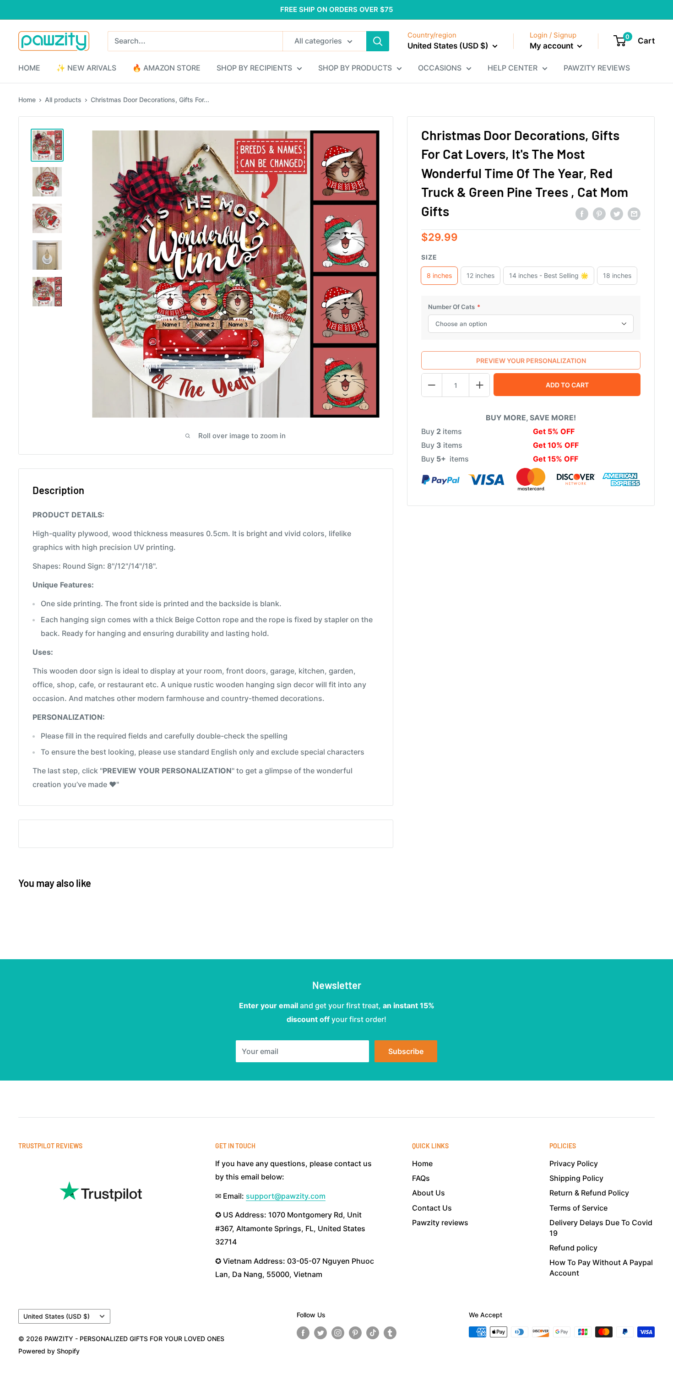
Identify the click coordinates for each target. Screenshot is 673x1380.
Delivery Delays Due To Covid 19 (600, 1227)
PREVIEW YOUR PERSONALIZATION (531, 360)
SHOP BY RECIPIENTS (254, 67)
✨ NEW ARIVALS (86, 67)
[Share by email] (634, 213)
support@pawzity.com (286, 1196)
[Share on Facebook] (581, 213)
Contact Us (432, 1207)
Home (27, 99)
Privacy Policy (573, 1163)
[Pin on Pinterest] (599, 213)
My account (552, 45)
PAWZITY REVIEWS (597, 67)
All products (63, 99)
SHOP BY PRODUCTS (355, 67)
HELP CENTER (512, 67)
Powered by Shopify (49, 1351)
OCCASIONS (439, 67)
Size (429, 257)
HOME (29, 67)
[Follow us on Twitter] (320, 1332)
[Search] (377, 41)
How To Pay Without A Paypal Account (601, 1267)
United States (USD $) (56, 1316)
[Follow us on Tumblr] (390, 1332)
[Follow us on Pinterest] (355, 1332)
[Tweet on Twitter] (616, 213)
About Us (428, 1192)
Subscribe (405, 1051)
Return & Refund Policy (589, 1192)
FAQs (421, 1178)
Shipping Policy (576, 1178)
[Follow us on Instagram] (337, 1332)
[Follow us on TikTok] (372, 1332)
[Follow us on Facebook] (303, 1332)
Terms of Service (578, 1207)
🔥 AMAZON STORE (166, 67)
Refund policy (573, 1247)
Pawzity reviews (440, 1222)
